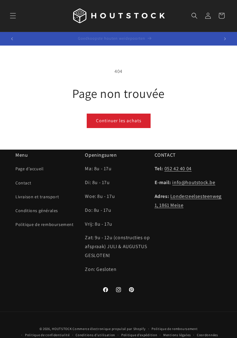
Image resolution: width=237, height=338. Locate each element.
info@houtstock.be (193, 182)
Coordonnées (207, 335)
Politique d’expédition (139, 335)
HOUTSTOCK (62, 329)
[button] (13, 15)
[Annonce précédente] (12, 39)
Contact (23, 183)
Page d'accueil (29, 168)
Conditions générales (36, 210)
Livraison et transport (37, 196)
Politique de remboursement (44, 224)
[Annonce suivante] (225, 39)
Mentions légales (177, 335)
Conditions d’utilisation (95, 335)
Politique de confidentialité (47, 335)
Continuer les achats (118, 120)
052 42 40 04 (178, 168)
